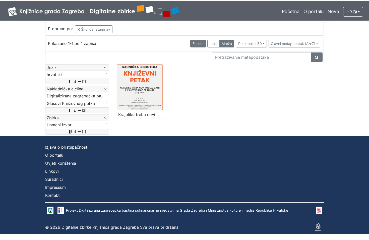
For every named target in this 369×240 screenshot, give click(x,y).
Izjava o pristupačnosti (66, 147)
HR (349, 11)
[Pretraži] (317, 57)
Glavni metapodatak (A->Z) (293, 43)
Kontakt (52, 195)
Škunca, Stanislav (95, 29)
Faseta (198, 43)
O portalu (313, 11)
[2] (84, 110)
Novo (333, 11)
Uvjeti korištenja (60, 163)
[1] (84, 81)
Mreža (227, 43)
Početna (290, 11)
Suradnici (54, 179)
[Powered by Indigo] (319, 227)
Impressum (55, 187)
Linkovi (52, 171)
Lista (213, 43)
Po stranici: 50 (250, 43)
